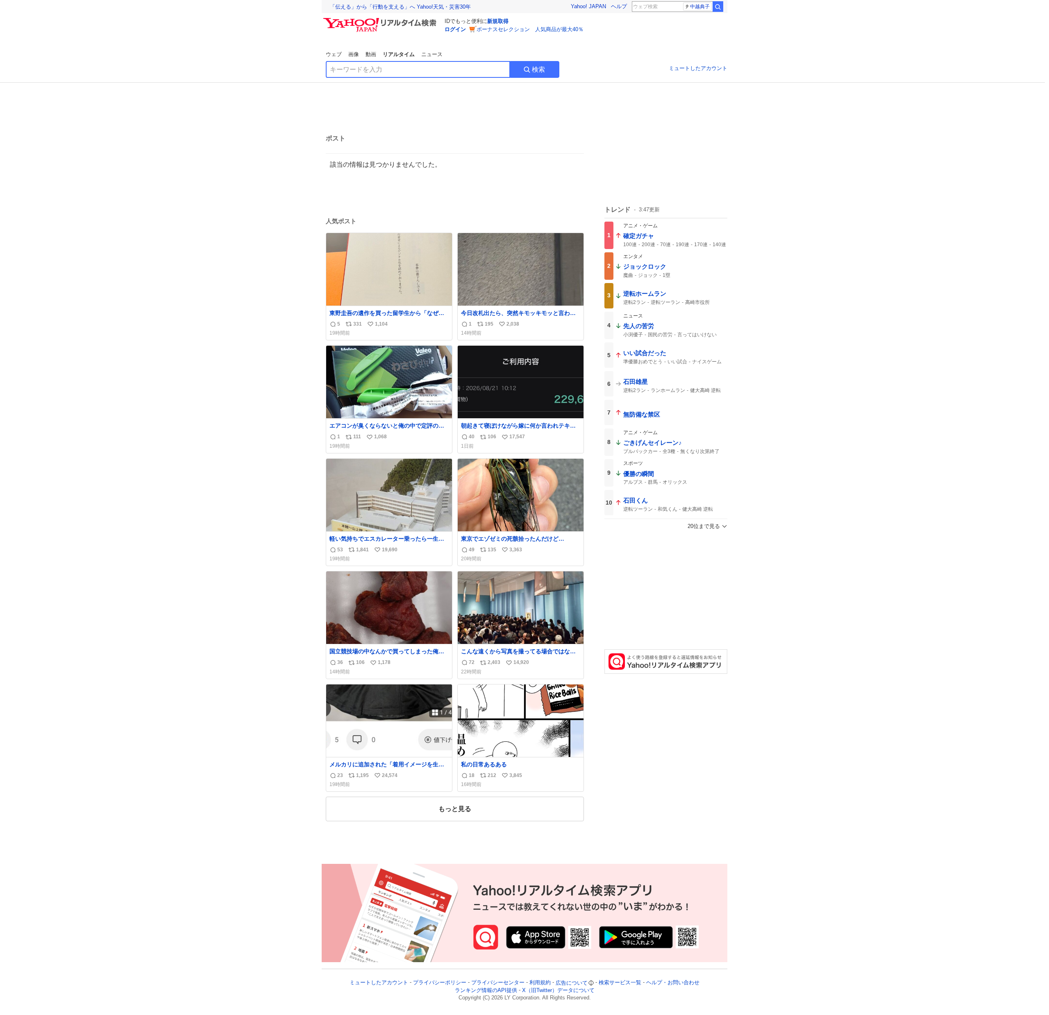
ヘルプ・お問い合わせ (672, 983)
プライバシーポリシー (439, 983)
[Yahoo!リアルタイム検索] (381, 20)
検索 (538, 69)
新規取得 (498, 21)
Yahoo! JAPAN (588, 6)
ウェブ (334, 54)
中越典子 (700, 6)
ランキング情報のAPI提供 (486, 990)
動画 (371, 54)
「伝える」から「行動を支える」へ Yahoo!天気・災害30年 (400, 7)
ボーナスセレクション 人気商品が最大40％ (530, 29)
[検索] (718, 6)
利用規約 (540, 983)
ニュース (432, 54)
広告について (572, 983)
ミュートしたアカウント (698, 68)
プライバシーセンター (497, 983)
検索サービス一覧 (620, 983)
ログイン (455, 29)
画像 (353, 54)
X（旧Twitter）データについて (558, 990)
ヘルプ (619, 6)
